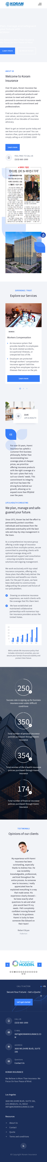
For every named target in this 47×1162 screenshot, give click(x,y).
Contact (13, 1127)
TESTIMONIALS (23, 828)
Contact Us (19, 1063)
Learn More (7, 51)
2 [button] (12, 972)
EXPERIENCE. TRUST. (23, 290)
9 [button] (28, 972)
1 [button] (10, 972)
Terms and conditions (19, 1136)
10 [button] (30, 972)
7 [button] (23, 972)
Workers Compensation (19, 337)
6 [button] (21, 972)
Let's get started (23, 1002)
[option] (26, 963)
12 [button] (34, 972)
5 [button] (19, 972)
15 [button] (24, 974)
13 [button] (36, 972)
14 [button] (22, 974)
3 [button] (15, 972)
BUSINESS (11, 332)
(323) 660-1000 (21, 159)
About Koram (27, 51)
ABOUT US (9, 71)
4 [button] (17, 972)
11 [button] (32, 972)
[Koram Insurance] (15, 4)
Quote (12, 1131)
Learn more (12, 147)
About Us (13, 1122)
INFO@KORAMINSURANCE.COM (19, 1106)
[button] (7, 965)
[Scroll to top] (40, 1155)
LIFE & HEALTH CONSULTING (16, 502)
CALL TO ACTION (23, 986)
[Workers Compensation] (23, 315)
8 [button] (25, 972)
